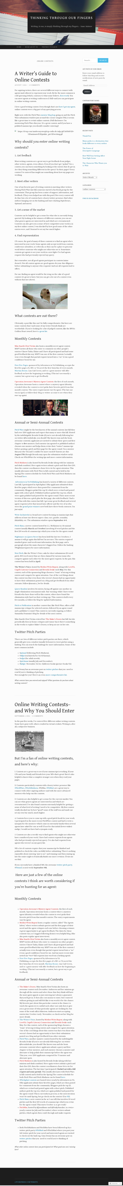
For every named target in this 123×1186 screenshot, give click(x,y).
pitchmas (24, 661)
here (25, 476)
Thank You (87, 136)
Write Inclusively (22, 515)
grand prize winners (31, 507)
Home (19, 47)
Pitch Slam (19, 526)
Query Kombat (21, 589)
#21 (68, 1097)
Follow (87, 92)
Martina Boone (21, 371)
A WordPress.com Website (26, 1182)
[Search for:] (95, 60)
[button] (91, 117)
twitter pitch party (64, 865)
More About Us (31, 47)
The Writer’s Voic (27, 1020)
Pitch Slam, (24, 1099)
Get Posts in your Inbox (92, 69)
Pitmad (19, 868)
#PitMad (50, 788)
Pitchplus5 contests (29, 1080)
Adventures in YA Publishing (27, 482)
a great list (42, 331)
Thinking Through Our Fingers (61, 18)
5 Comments (34, 85)
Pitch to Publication (23, 605)
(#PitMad (39, 1130)
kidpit (23, 664)
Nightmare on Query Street (26, 537)
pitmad (24, 653)
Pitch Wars (19, 430)
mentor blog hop (48, 115)
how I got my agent (67, 107)
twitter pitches (52, 669)
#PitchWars (19, 788)
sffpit (23, 656)
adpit (23, 658)
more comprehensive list (56, 675)
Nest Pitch (19, 553)
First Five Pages (21, 365)
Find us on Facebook (91, 198)
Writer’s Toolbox (49, 47)
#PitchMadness (31, 788)
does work (64, 96)
